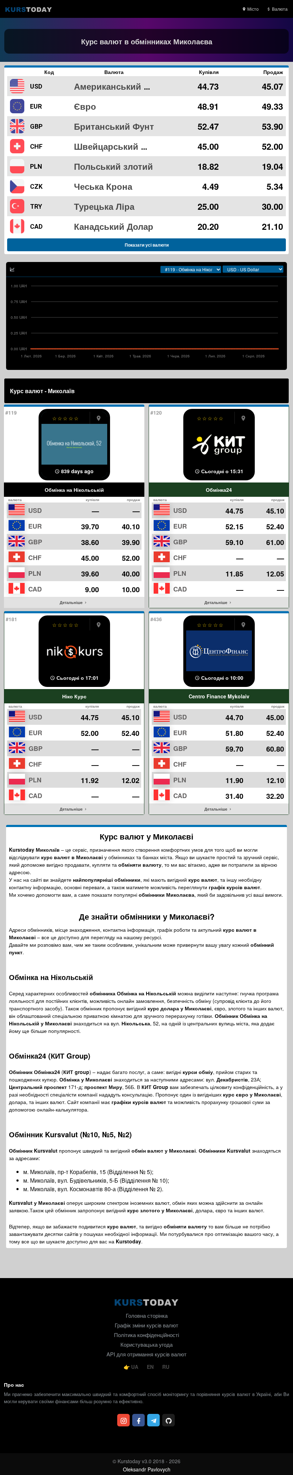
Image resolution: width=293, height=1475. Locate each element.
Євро (85, 106)
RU (165, 1366)
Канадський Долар (113, 226)
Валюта (279, 9)
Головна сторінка (147, 1315)
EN (151, 1366)
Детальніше (72, 602)
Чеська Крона (103, 186)
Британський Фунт (114, 126)
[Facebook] (138, 1420)
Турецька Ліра (104, 206)
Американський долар (121, 86)
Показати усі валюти (147, 245)
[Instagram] (123, 1420)
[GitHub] (168, 1420)
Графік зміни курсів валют (146, 1325)
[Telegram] (153, 1420)
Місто (252, 9)
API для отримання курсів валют (146, 1354)
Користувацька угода (146, 1344)
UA (135, 1366)
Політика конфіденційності (146, 1334)
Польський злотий (113, 166)
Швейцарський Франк (121, 146)
